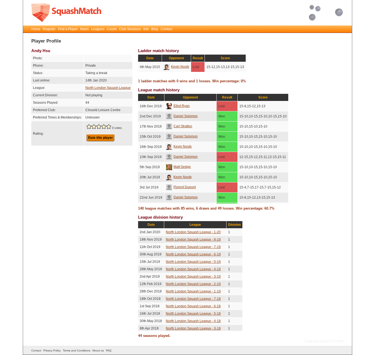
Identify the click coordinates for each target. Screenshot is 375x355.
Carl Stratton (182, 126)
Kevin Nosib (180, 67)
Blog (154, 29)
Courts (112, 29)
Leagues (97, 29)
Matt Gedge (182, 167)
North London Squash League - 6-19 (193, 254)
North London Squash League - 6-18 (193, 306)
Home (35, 29)
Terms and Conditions (76, 350)
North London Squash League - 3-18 (193, 328)
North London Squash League (108, 88)
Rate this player (100, 138)
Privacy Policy (52, 350)
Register (49, 29)
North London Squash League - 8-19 (193, 239)
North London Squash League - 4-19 (193, 269)
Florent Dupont (184, 187)
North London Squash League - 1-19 (193, 291)
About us (98, 350)
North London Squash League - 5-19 (193, 262)
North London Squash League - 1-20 (193, 232)
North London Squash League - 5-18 (193, 313)
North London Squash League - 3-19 (193, 276)
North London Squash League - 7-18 (193, 299)
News (84, 29)
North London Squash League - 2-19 (193, 284)
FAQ (108, 350)
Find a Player (68, 29)
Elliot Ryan (181, 106)
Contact (166, 29)
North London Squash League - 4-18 (193, 321)
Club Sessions (130, 29)
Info (146, 29)
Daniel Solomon (185, 116)
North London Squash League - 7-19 (193, 247)
